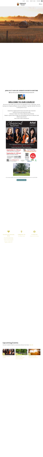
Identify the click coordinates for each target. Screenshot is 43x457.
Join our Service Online (21, 180)
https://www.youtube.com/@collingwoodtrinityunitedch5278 (22, 92)
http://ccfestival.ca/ (24, 118)
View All (31, 345)
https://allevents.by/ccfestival (27, 113)
